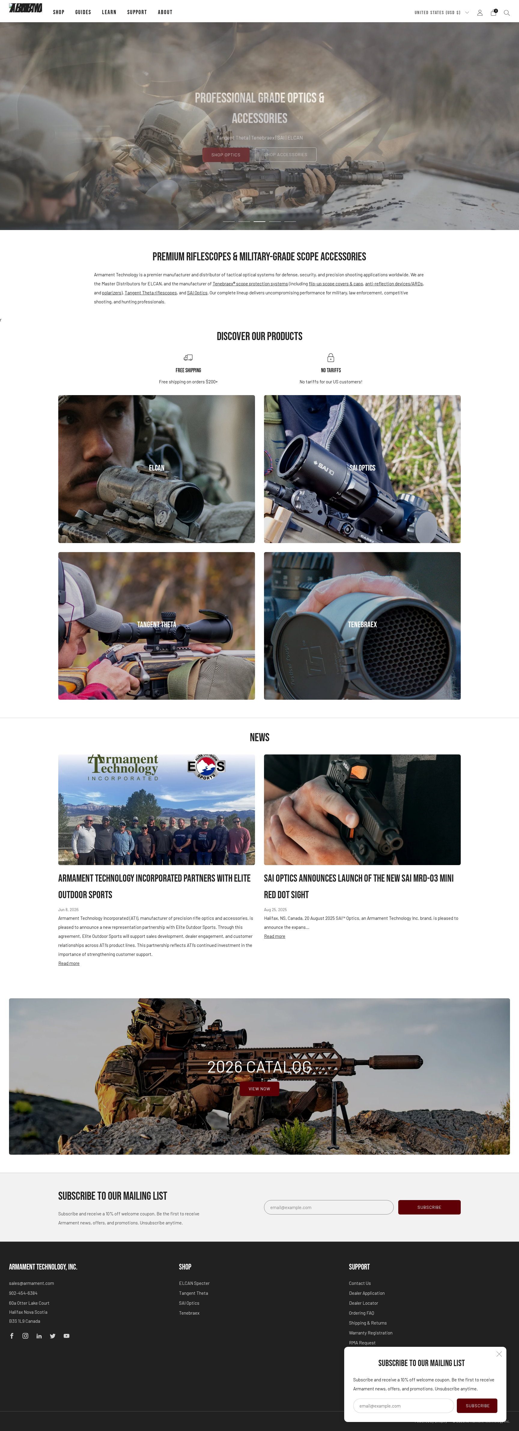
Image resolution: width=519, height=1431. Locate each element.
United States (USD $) (438, 13)
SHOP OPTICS (226, 154)
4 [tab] (275, 221)
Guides (83, 12)
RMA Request (362, 1342)
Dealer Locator (363, 1303)
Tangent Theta (193, 1293)
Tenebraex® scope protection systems (250, 283)
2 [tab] (244, 221)
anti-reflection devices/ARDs (394, 283)
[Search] (507, 13)
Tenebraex (189, 1313)
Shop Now (156, 490)
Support (137, 12)
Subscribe (478, 1405)
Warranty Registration (371, 1332)
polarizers (111, 292)
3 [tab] (260, 221)
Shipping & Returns (368, 1322)
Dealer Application (367, 1293)
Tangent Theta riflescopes (151, 292)
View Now (259, 1088)
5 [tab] (290, 221)
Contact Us (360, 1283)
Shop (59, 12)
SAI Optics (197, 292)
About (165, 12)
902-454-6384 (23, 1293)
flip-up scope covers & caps (336, 283)
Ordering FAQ (361, 1313)
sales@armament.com (31, 1283)
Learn (109, 12)
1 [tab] (229, 221)
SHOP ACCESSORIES (286, 154)
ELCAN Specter (194, 1283)
